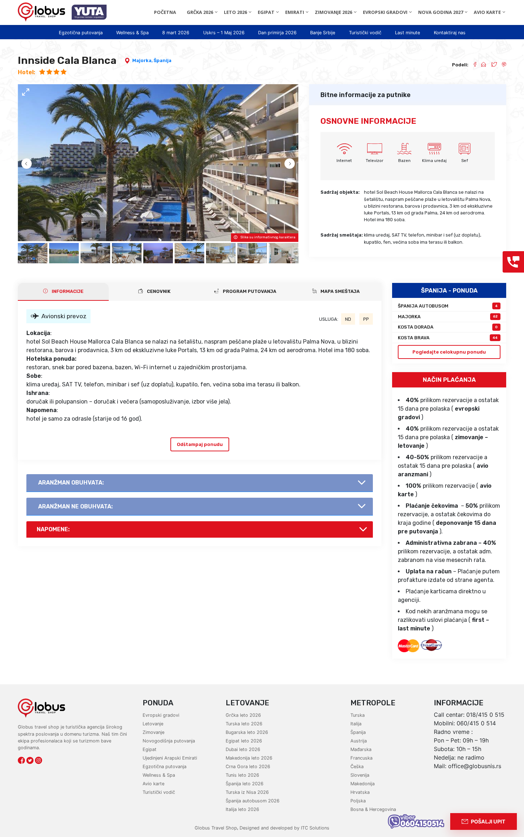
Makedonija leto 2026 (249, 758)
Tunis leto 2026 (242, 775)
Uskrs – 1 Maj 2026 (224, 32)
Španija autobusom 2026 (252, 800)
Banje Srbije (322, 32)
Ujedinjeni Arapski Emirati (170, 758)
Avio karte (153, 783)
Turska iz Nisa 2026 (247, 792)
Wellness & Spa (132, 32)
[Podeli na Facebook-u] (472, 64)
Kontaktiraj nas (450, 32)
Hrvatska (360, 792)
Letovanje (153, 723)
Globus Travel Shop (216, 828)
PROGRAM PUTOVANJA (249, 291)
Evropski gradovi (161, 715)
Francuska (361, 758)
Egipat (149, 749)
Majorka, (143, 60)
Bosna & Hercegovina (373, 809)
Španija (162, 60)
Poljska (358, 800)
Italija (355, 723)
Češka (357, 766)
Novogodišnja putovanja (169, 741)
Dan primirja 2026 (277, 32)
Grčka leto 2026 (243, 715)
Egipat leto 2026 (244, 741)
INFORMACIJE (67, 291)
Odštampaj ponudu (200, 444)
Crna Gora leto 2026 (248, 766)
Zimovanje (153, 732)
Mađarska (360, 749)
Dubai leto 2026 (243, 749)
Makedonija (362, 783)
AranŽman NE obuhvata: (75, 506)
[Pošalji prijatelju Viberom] (501, 64)
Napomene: (53, 529)
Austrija (358, 741)
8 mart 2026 (175, 32)
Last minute (407, 32)
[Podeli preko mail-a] (481, 64)
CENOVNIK (158, 291)
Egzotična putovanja (81, 32)
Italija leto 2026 (242, 809)
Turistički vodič (365, 32)
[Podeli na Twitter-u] (491, 64)
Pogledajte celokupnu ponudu (449, 352)
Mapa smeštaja (339, 291)
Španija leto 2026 (244, 783)
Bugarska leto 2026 (247, 732)
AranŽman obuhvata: (71, 482)
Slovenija (359, 775)
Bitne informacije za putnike (365, 95)
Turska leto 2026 (244, 723)
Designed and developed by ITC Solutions (283, 828)
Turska (357, 715)
